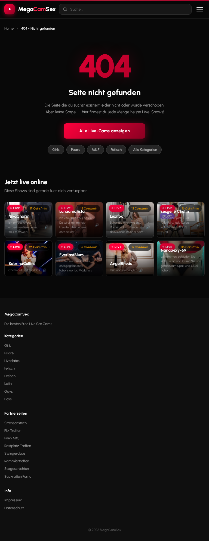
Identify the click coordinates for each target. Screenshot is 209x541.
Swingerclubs (15, 453)
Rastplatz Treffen (17, 446)
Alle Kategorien (145, 150)
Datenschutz (14, 508)
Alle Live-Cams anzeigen (104, 130)
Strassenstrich (15, 423)
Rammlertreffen (16, 461)
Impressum (13, 500)
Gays (8, 391)
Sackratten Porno (17, 476)
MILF (95, 150)
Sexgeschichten (16, 469)
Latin (8, 383)
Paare (75, 150)
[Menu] (200, 9)
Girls (56, 150)
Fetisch (116, 150)
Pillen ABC (11, 438)
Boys (8, 399)
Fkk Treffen (12, 431)
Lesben (10, 376)
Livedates (12, 361)
